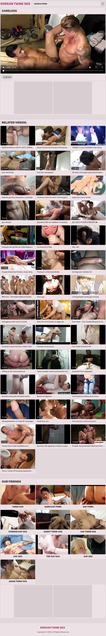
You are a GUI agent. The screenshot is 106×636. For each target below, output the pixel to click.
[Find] (103, 4)
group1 (8, 77)
